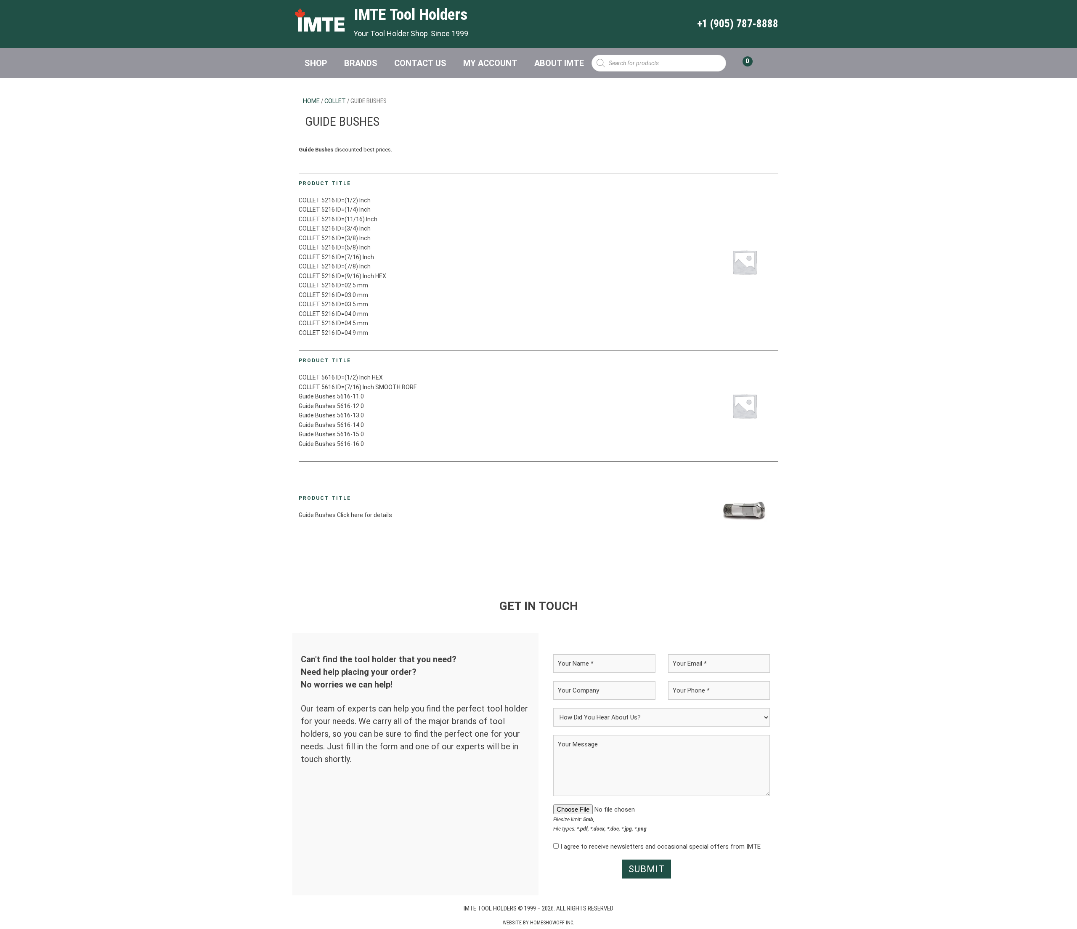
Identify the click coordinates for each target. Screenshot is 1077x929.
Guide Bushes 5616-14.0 (331, 425)
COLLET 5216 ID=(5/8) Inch (335, 247)
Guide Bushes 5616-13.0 (331, 415)
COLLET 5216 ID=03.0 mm (333, 295)
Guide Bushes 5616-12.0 (331, 406)
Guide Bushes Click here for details (345, 515)
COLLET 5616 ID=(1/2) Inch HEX (341, 377)
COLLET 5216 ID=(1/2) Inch (335, 200)
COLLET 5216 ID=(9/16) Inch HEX (342, 276)
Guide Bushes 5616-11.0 (331, 396)
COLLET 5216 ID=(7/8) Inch (335, 266)
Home (311, 101)
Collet (335, 101)
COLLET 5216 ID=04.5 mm (333, 323)
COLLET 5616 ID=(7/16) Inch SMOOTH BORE (358, 387)
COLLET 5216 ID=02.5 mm (333, 285)
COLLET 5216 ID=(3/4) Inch (335, 228)
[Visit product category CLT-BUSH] (744, 510)
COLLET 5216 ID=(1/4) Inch (335, 209)
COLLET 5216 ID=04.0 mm (333, 314)
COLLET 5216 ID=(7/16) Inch (336, 257)
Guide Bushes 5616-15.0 (331, 434)
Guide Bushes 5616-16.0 (331, 444)
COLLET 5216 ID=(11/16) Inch (338, 219)
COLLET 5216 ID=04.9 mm (333, 332)
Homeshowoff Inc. (552, 923)
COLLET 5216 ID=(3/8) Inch (335, 238)
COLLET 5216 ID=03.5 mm (333, 304)
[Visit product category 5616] (744, 406)
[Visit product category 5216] (744, 262)
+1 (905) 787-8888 (737, 24)
